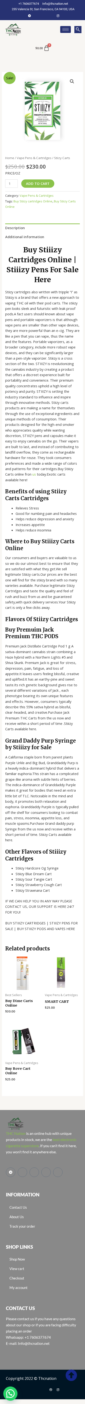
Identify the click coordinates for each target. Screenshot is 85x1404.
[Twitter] (43, 15)
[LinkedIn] (50, 15)
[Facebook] (36, 15)
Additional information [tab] (24, 236)
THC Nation (16, 1133)
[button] (77, 29)
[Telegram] (29, 15)
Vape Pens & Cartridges (34, 158)
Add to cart (38, 183)
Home (9, 158)
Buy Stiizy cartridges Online (32, 201)
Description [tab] (15, 227)
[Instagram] (57, 15)
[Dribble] (50, 1389)
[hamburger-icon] (65, 29)
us (34, 474)
